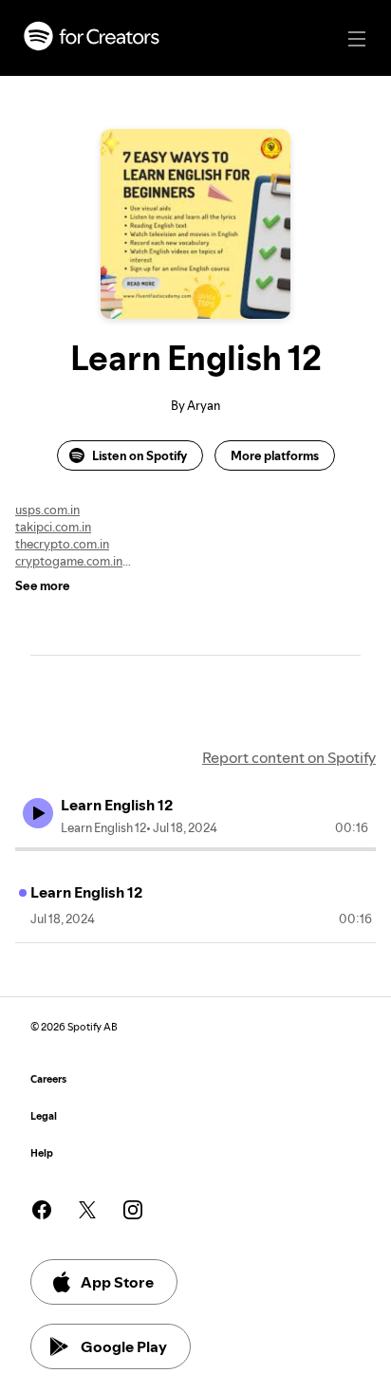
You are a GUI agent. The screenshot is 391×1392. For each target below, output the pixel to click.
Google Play (124, 1346)
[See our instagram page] (132, 1209)
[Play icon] (38, 813)
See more (42, 585)
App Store (117, 1281)
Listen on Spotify (139, 455)
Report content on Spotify (289, 757)
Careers (48, 1079)
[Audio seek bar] (195, 849)
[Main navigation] (356, 39)
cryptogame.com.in (68, 560)
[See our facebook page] (41, 1209)
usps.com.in (47, 509)
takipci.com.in (53, 526)
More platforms (275, 455)
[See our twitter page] (87, 1209)
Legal (43, 1116)
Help (41, 1153)
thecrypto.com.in (62, 543)
